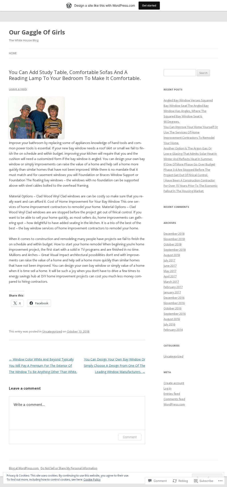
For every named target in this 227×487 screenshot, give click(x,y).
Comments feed (174, 399)
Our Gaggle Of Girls (37, 32)
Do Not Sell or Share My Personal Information (69, 468)
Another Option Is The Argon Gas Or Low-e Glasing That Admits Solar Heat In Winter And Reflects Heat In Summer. (190, 153)
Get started (149, 5)
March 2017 (171, 282)
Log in (167, 388)
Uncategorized (52, 331)
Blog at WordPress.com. (24, 468)
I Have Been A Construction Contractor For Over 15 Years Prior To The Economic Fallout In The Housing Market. (190, 185)
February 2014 (173, 330)
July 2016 (169, 324)
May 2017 (170, 271)
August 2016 (172, 319)
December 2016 (174, 298)
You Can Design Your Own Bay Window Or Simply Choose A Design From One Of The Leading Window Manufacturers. (114, 365)
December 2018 (174, 234)
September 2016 (175, 314)
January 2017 (172, 292)
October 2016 (172, 308)
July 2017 (169, 260)
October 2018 (172, 244)
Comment (130, 437)
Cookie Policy (92, 479)
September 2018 (175, 250)
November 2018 (174, 239)
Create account (174, 383)
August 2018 (172, 255)
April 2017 (170, 276)
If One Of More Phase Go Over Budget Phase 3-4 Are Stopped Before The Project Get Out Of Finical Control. (189, 169)
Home (13, 53)
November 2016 (174, 303)
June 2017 (170, 266)
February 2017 (173, 287)
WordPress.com (174, 404)
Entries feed (172, 394)
